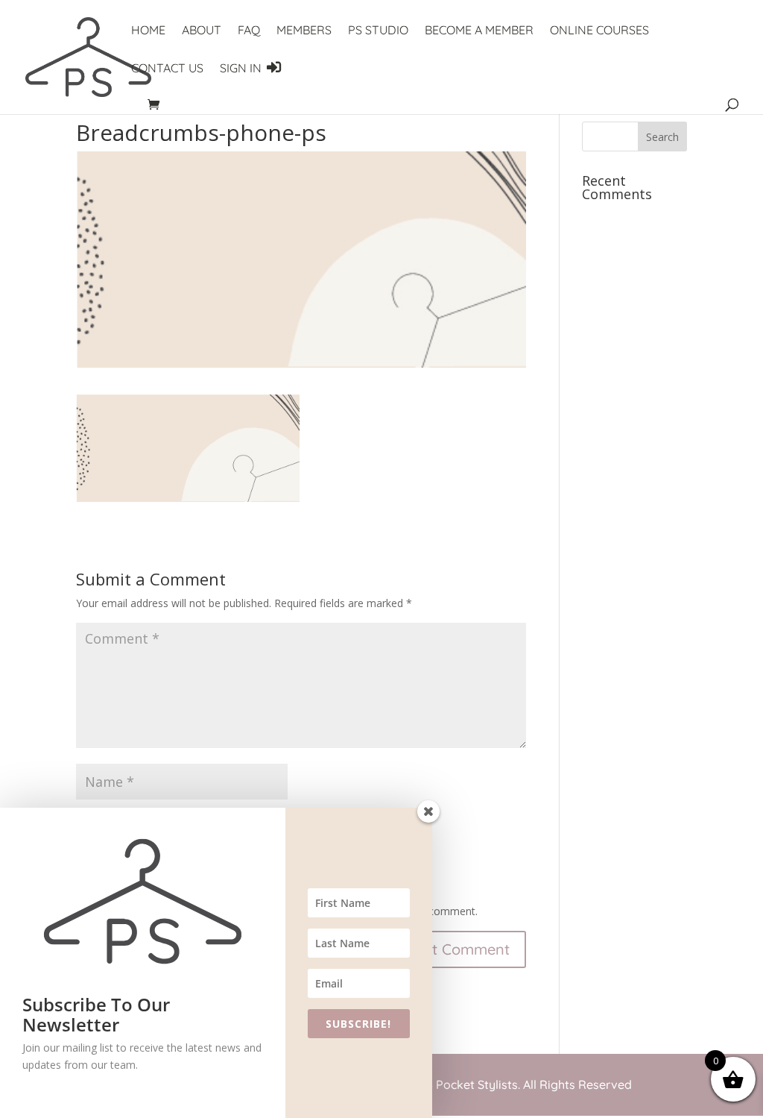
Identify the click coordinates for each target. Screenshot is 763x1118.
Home (148, 31)
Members (304, 31)
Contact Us (167, 69)
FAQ (249, 31)
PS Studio (378, 31)
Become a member (479, 31)
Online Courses (599, 31)
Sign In (242, 67)
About (201, 31)
